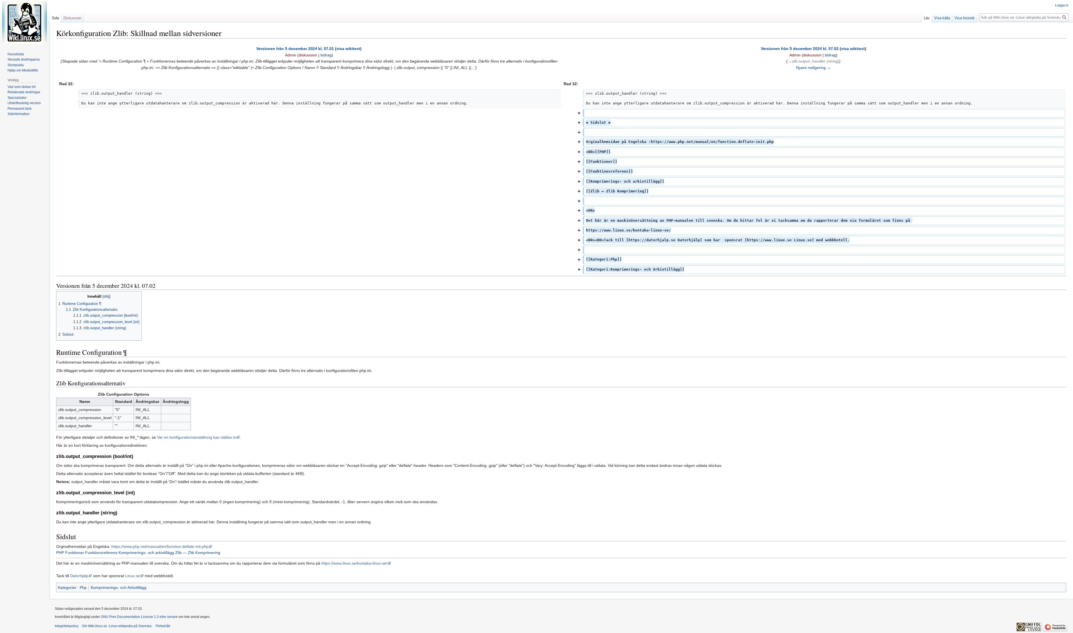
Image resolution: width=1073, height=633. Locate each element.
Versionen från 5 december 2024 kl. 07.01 (295, 48)
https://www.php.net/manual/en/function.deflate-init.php (159, 546)
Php (83, 587)
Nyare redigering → (813, 67)
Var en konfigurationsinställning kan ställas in (196, 437)
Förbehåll (163, 626)
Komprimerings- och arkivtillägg (146, 552)
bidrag (326, 55)
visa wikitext (348, 48)
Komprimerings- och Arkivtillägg (118, 587)
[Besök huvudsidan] (24, 22)
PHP (60, 552)
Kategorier (67, 587)
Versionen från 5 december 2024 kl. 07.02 (800, 48)
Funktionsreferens (101, 552)
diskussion (308, 55)
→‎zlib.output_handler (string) (813, 61)
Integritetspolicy (67, 626)
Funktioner (74, 552)
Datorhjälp (79, 576)
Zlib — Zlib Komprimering (197, 552)
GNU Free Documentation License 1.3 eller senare (139, 617)
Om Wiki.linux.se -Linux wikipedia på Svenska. (117, 626)
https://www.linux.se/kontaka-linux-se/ (354, 563)
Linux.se (132, 576)
